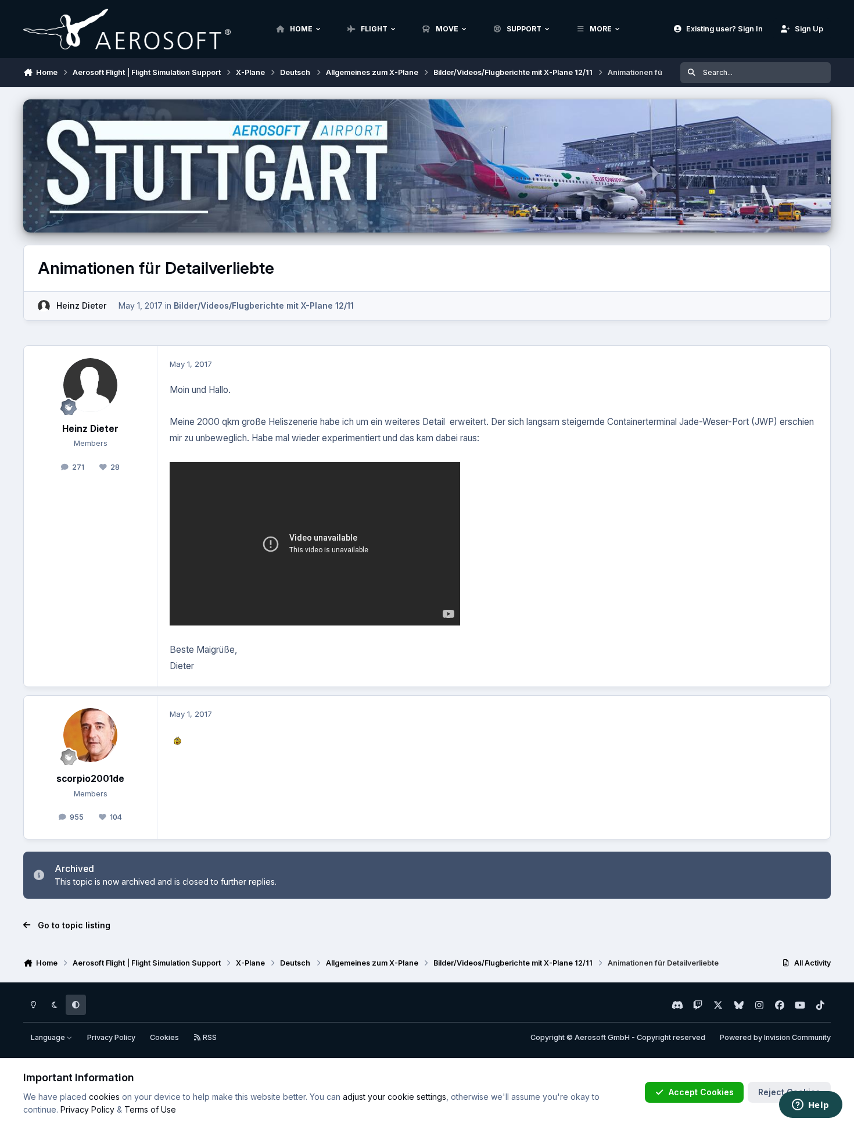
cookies (104, 1097)
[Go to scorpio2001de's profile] (90, 735)
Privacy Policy (111, 1037)
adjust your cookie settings (394, 1097)
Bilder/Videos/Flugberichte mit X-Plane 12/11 (264, 305)
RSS (209, 1037)
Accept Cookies (701, 1092)
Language (49, 1037)
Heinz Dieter (81, 305)
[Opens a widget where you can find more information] (810, 1105)
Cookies (164, 1037)
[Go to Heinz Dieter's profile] (44, 306)
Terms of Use (150, 1109)
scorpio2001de (90, 778)
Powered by (775, 1037)
